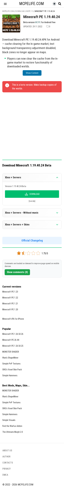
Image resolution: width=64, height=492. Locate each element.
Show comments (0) (17, 272)
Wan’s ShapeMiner (10, 357)
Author (6, 456)
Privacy (6, 469)
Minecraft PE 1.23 (10, 291)
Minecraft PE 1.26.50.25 (12, 346)
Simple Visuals (8, 420)
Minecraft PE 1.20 (10, 309)
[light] (54, 4)
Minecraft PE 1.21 (10, 303)
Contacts (7, 462)
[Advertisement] (32, 126)
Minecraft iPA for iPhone (13, 319)
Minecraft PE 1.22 (10, 297)
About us (7, 450)
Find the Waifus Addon (12, 426)
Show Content (32, 73)
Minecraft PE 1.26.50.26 (12, 334)
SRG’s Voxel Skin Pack (12, 369)
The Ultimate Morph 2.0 (12, 432)
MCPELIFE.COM (31, 3)
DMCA (5, 475)
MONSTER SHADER (10, 352)
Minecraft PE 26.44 (10, 340)
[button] (5, 4)
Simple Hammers (9, 375)
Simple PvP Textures (11, 363)
